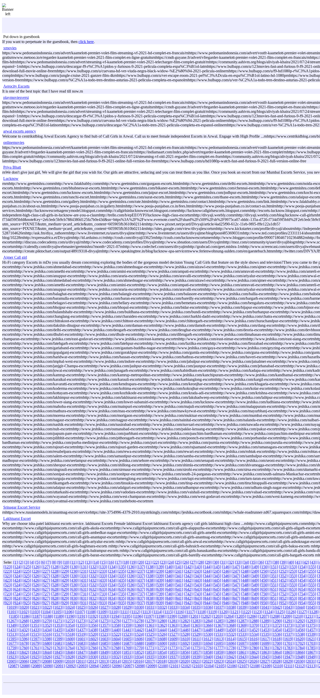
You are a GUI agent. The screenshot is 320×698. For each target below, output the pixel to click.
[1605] (127, 639)
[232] (93, 571)
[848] (245, 598)
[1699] (265, 643)
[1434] (47, 630)
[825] (26, 598)
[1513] (12, 634)
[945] (216, 603)
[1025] (81, 607)
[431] (84, 580)
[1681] (58, 643)
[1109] (102, 612)
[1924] (23, 657)
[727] (46, 594)
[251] (274, 571)
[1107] (80, 612)
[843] (198, 598)
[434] (112, 580)
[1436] (69, 630)
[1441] (127, 630)
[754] (302, 594)
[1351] (35, 625)
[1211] (309, 616)
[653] (292, 589)
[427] (46, 580)
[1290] (277, 621)
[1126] (291, 612)
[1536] (277, 634)
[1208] (275, 616)
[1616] (253, 639)
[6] (43, 562)
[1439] (104, 630)
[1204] (229, 616)
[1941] (219, 657)
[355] (312, 576)
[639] (160, 589)
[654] (302, 589)
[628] (55, 589)
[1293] (311, 621)
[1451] (242, 630)
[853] (292, 598)
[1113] (146, 612)
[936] (131, 603)
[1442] (139, 630)
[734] (112, 594)
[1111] (124, 612)
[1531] (219, 634)
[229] (64, 571)
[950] (264, 603)
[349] (254, 576)
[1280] (161, 621)
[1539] (311, 634)
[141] (178, 567)
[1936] (161, 657)
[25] (178, 562)
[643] (198, 589)
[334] (112, 576)
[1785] (311, 648)
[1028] (115, 607)
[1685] (104, 643)
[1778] (231, 648)
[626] (36, 589)
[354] (302, 576)
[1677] (12, 643)
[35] (253, 562)
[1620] (299, 639)
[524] (17, 585)
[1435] (58, 630)
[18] (125, 562)
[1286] (231, 621)
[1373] (288, 625)
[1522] (115, 634)
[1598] (47, 639)
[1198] (160, 616)
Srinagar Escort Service (21, 507)
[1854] (161, 652)
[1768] (115, 648)
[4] (32, 562)
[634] (112, 589)
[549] (254, 585)
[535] (122, 585)
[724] (17, 594)
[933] (102, 603)
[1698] (253, 643)
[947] (236, 603)
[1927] (58, 657)
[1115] (168, 612)
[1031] (150, 607)
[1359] (127, 625)
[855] (312, 598)
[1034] (185, 607)
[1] (15, 562)
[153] (292, 567)
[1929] (81, 657)
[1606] (139, 639)
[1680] (47, 643)
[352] (283, 576)
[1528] (185, 634)
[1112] (135, 612)
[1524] (139, 634)
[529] (64, 585)
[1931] (104, 657)
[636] (131, 589)
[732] (93, 594)
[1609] (173, 639)
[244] (207, 571)
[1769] (127, 648)
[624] (17, 589)
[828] (55, 598)
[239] (160, 571)
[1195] (127, 616)
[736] (131, 594)
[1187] (37, 616)
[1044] (299, 607)
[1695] (219, 643)
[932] (93, 603)
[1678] (23, 643)
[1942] (231, 657)
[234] (112, 571)
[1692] (185, 643)
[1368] (231, 625)
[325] (26, 576)
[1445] (173, 630)
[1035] (196, 607)
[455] (312, 580)
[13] (88, 562)
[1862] (253, 652)
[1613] (219, 639)
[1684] (93, 643)
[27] (193, 562)
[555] (312, 585)
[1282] (185, 621)
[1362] (161, 625)
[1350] (23, 625)
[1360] (139, 625)
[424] (17, 580)
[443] (198, 580)
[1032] (161, 607)
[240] (169, 571)
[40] (291, 562)
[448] (245, 580)
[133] (102, 567)
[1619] (288, 639)
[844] (207, 598)
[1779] (242, 648)
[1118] (201, 612)
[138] (150, 567)
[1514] (23, 634)
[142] (188, 567)
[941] (178, 603)
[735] (122, 594)
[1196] (138, 616)
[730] (74, 594)
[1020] (23, 607)
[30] (215, 562)
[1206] (252, 616)
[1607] (150, 639)
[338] (150, 576)
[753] (292, 594)
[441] (178, 580)
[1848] (93, 652)
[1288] (253, 621)
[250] (264, 571)
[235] (122, 571)
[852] (283, 598)
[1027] (104, 607)
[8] (54, 562)
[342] (188, 576)
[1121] (235, 612)
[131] (84, 567)
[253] (292, 571)
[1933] (127, 657)
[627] (46, 589)
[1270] (47, 621)
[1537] (288, 634)
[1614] (230, 639)
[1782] (277, 648)
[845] (216, 598)
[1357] (104, 625)
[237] (140, 571)
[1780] (253, 648)
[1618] (276, 639)
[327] (46, 576)
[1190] (70, 616)
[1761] (35, 648)
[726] (36, 594)
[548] (245, 585)
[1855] (173, 652)
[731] (84, 594)
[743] (198, 594)
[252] (283, 571)
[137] (140, 567)
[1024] (69, 607)
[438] (150, 580)
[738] (150, 594)
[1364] (185, 625)
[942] (188, 603)
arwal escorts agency (19, 131)
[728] (55, 594)
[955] (312, 603)
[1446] (185, 630)
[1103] (35, 612)
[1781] (265, 648)
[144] (207, 567)
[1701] (288, 643)
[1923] (12, 657)
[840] (169, 598)
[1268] (23, 621)
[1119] (212, 612)
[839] (160, 598)
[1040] (253, 607)
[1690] (161, 643)
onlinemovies (13, 142)
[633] (102, 589)
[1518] (69, 634)
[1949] (311, 657)
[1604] (115, 639)
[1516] (47, 634)
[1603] (104, 639)
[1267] (12, 621)
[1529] (196, 634)
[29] (208, 562)
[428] (55, 580)
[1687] (127, 643)
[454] (302, 580)
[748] (245, 594)
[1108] (91, 612)
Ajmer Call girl (15, 257)
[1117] (190, 612)
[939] (160, 603)
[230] (74, 571)
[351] (274, 576)
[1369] (242, 625)
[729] (64, 594)
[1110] (113, 612)
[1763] (58, 648)
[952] (283, 603)
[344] (207, 576)
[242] (188, 571)
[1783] (288, 648)
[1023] (58, 607)
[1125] (279, 612)
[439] (160, 580)
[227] (46, 571)
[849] (254, 598)
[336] (131, 576)
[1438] (93, 630)
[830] (74, 598)
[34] (245, 562)
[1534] (253, 634)
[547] (236, 585)
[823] (8, 598)
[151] (274, 567)
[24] (171, 562)
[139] (160, 567)
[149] (254, 567)
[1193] (104, 616)
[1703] (311, 643)
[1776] (207, 648)
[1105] (57, 612)
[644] (207, 589)
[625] (26, 589)
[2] (21, 562)
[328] (55, 576)
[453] (292, 580)
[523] (8, 585)
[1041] (265, 607)
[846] (226, 598)
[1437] (81, 630)
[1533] (242, 634)
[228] (55, 571)
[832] (93, 598)
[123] (8, 567)
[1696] (231, 643)
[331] (84, 576)
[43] (313, 562)
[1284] (207, 621)
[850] (264, 598)
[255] (312, 571)
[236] (131, 571)
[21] (148, 562)
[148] (245, 567)
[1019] (12, 607)
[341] (178, 576)
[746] (226, 594)
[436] (131, 580)
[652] (283, 589)
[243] (198, 571)
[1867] (311, 652)
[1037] (219, 607)
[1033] (173, 607)
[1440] (115, 630)
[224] (17, 571)
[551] (274, 585)
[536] (131, 585)
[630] (74, 589)
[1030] (139, 607)
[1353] (58, 625)
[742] (188, 594)
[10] (66, 562)
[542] (188, 585)
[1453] (265, 630)
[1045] (311, 607)
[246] (226, 571)
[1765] (81, 648)
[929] (64, 603)
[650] (264, 589)
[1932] (115, 657)
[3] (26, 562)
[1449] (219, 630)
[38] (275, 562)
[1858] (207, 652)
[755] (312, 594)
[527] (46, 585)
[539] (160, 585)
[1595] (12, 639)
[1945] (265, 657)
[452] (283, 580)
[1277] (127, 621)
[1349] (12, 625)
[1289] (265, 621)
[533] (102, 585)
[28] (201, 562)
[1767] (104, 648)
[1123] (257, 612)
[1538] (299, 634)
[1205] (240, 616)
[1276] (115, 621)
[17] (118, 562)
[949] (254, 603)
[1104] (46, 612)
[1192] (93, 616)
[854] (302, 598)
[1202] (206, 616)
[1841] (12, 652)
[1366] (207, 625)
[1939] (196, 657)
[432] (93, 580)
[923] (8, 603)
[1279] (150, 621)
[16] (111, 562)
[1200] (183, 616)
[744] (207, 594)
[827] (46, 598)
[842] (188, 598)
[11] (73, 562)
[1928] (69, 657)
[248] (245, 571)
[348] (245, 576)
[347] (236, 576)
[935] (122, 603)
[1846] (69, 652)
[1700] (277, 643)
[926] (36, 603)
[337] (140, 576)
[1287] (242, 621)
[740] (169, 594)
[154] (302, 567)
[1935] (150, 657)
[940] (169, 603)
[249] (254, 571)
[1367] (219, 625)
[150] (264, 567)
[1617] (265, 639)
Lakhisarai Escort (17, 518)
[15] (103, 562)
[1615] (242, 639)
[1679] (35, 643)
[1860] (231, 652)
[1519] (81, 634)
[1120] (223, 612)
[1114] (157, 612)
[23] (163, 562)
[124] (17, 567)
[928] (55, 603)
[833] (102, 598)
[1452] (253, 630)
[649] (254, 589)
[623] (8, 589)
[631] (84, 589)
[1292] (299, 621)
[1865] (288, 652)
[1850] (115, 652)
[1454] (277, 630)
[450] (264, 580)
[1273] (81, 621)
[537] (140, 585)
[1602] (93, 639)
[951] (274, 603)
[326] (36, 576)
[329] (64, 576)
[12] (81, 562)
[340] (169, 576)
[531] (84, 585)
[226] (36, 571)
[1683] (81, 643)
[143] (198, 567)
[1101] (12, 612)
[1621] (311, 639)
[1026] (93, 607)
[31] (223, 562)
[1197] (149, 616)
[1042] (277, 607)
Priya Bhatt (12, 167)
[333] (102, 576)
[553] (292, 585)
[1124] (268, 612)
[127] (46, 567)
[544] (207, 585)
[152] (283, 567)
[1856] (185, 652)
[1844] (47, 652)
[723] (8, 594)
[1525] (150, 634)
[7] (48, 562)
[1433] (35, 630)
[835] (122, 598)
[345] (216, 576)
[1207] (263, 616)
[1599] (58, 639)
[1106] (69, 612)
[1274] (93, 621)
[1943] (242, 657)
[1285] (219, 621)
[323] (8, 576)
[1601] (81, 639)
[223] (8, 571)
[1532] (231, 634)
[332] (93, 576)
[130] (74, 567)
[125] (26, 567)
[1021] (35, 607)
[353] (292, 576)
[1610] (185, 639)
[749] (254, 594)
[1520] (93, 634)
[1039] (242, 607)
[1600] (69, 639)
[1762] (47, 648)
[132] (93, 567)
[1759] (12, 648)
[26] (185, 562)
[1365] (196, 625)
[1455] (288, 630)
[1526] (161, 634)
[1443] (150, 630)
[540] (169, 585)
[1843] (35, 652)
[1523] (127, 634)
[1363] (173, 625)
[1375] (311, 625)
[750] (264, 594)
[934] (112, 603)
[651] (274, 589)
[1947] (288, 657)
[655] (312, 589)
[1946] (277, 657)
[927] (46, 603)
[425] (26, 580)
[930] (74, 603)
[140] (169, 567)
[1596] (23, 639)
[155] (312, 567)
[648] (245, 589)
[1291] (288, 621)
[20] (141, 562)
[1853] (150, 652)
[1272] (69, 621)
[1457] (311, 630)
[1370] (253, 625)
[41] (298, 562)
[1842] (23, 652)
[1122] (246, 612)
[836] (131, 598)
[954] (302, 603)
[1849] (104, 652)
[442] (188, 580)
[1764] (69, 648)
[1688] (139, 643)
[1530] (207, 634)
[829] (64, 598)
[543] (198, 585)
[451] (274, 580)
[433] (102, 580)
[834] (112, 598)
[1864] (277, 652)
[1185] (14, 616)
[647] (236, 589)
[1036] (207, 607)
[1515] (35, 634)
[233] (102, 571)
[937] (140, 603)
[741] (178, 594)
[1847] (81, 652)
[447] (236, 580)
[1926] (47, 657)
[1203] (217, 616)
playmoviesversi (16, 97)
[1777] (219, 648)
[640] (169, 589)
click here (86, 42)
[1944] (253, 657)
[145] (216, 567)
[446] (226, 580)
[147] (236, 567)
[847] (236, 598)
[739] (160, 594)
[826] (36, 598)
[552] (283, 585)
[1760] (23, 648)
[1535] (265, 634)
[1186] (25, 616)
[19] (133, 562)
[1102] (23, 612)
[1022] (47, 607)
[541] (178, 585)
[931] (84, 603)
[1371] (265, 625)
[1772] (161, 648)
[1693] (196, 643)
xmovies (9, 48)
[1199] (171, 616)
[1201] (194, 616)
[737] (140, 594)
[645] (216, 589)
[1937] (173, 657)
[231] (84, 571)
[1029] (127, 607)
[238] (150, 571)
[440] (169, 580)
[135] (122, 567)
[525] (26, 585)
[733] (102, 594)
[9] (59, 562)
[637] (140, 589)
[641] (178, 589)
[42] (305, 562)
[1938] (185, 657)
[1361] (150, 625)
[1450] (231, 630)
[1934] (139, 657)
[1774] (185, 648)
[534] (112, 585)
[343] (198, 576)
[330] (74, 576)
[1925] (35, 657)
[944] (207, 603)
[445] (216, 580)
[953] (292, 603)
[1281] (173, 621)
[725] (26, 594)
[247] (236, 571)
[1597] (35, 639)
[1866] (299, 652)
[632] (93, 589)
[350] (264, 576)
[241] (178, 571)
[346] (226, 576)
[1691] (173, 643)
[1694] (207, 643)
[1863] (265, 652)
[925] (26, 603)
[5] (37, 562)
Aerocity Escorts (16, 86)
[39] (283, 562)
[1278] (139, 621)
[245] (216, 571)
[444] (207, 580)
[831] (84, 598)
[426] (36, 580)
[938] (150, 603)
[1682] (69, 643)
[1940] (207, 657)
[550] (264, 585)
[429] (64, 580)
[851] (274, 598)
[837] (140, 598)
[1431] (12, 630)
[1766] (93, 648)
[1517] (58, 634)
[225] (26, 571)
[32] (231, 562)
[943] (198, 603)
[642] (188, 589)
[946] (226, 603)
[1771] (150, 648)
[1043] (288, 607)
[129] (64, 567)
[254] (302, 571)
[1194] (115, 616)
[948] (245, 603)
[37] (268, 562)
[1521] (104, 634)
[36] (261, 562)
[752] (283, 594)
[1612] (207, 639)
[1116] (179, 612)
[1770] (139, 648)
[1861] (242, 652)
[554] (302, 585)
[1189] (59, 616)
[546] (226, 585)
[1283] (196, 621)
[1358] (115, 625)
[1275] (104, 621)
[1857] (196, 652)
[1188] (48, 616)
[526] (36, 585)
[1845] (58, 652)
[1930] (93, 657)
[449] (254, 580)
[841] (178, 598)
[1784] (299, 648)
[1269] (35, 621)
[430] (74, 580)
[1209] (286, 616)
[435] (122, 580)
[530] (74, 585)
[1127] (302, 612)
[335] (122, 576)
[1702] (299, 643)
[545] (216, 585)
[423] (8, 580)
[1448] (207, 630)
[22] (155, 562)
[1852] (139, 652)
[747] (236, 594)
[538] (150, 585)
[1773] (173, 648)
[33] (238, 562)
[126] (36, 567)
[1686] (115, 643)
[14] (95, 562)
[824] (17, 598)
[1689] (150, 643)
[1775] (196, 648)
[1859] (219, 652)
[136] (131, 567)
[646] (226, 589)
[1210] (298, 616)
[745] (216, 594)
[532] (93, 585)
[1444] (161, 630)
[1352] (47, 625)
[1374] (299, 625)
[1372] (277, 625)
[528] (55, 585)
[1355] (81, 625)
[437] (140, 580)
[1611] (196, 639)
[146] (226, 567)
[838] (150, 598)
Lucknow (10, 178)
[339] (160, 576)
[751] (274, 594)
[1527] (173, 634)
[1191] (81, 616)
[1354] (69, 625)
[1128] (313, 612)
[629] (64, 589)
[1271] (58, 621)
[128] (55, 567)
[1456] (299, 630)
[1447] (196, 630)
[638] (150, 589)
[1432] (23, 630)
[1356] (93, 625)
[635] (122, 589)
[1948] (299, 657)
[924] (17, 603)
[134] (112, 567)
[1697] (242, 643)
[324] (17, 576)
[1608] (161, 639)
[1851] (127, 652)
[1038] (231, 607)
